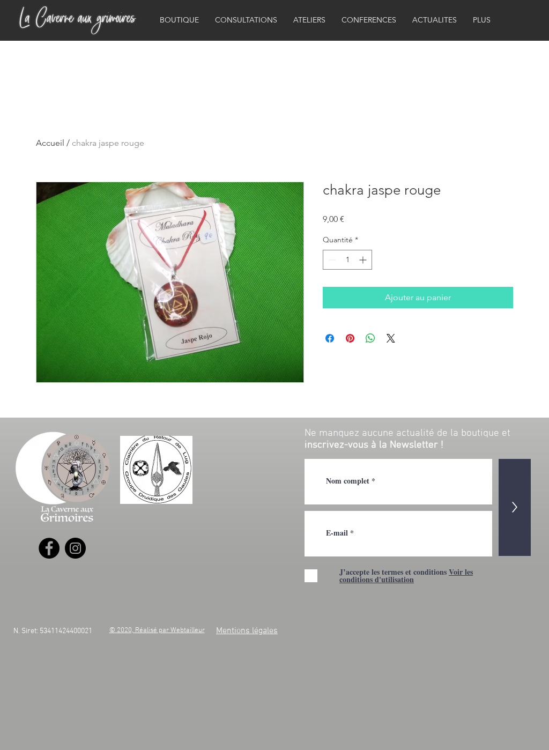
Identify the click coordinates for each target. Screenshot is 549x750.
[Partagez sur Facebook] (329, 338)
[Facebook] (49, 548)
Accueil (50, 143)
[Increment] (363, 259)
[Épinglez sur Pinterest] (350, 338)
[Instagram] (75, 548)
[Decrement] (331, 259)
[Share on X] (390, 338)
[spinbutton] (347, 259)
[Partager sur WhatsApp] (370, 338)
